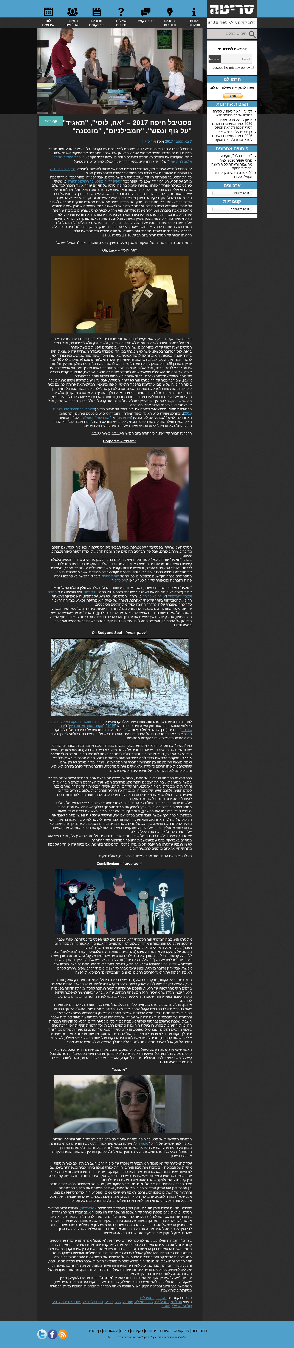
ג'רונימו (90, 592)
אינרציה (87, 1208)
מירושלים (124, 417)
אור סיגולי (148, 141)
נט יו (113, 1337)
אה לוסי (176, 1302)
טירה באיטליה (155, 596)
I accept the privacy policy (231, 67)
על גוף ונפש (113, 1302)
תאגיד (166, 1306)
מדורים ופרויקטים (97, 23)
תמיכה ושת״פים (72, 23)
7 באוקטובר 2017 (178, 141)
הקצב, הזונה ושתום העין (86, 726)
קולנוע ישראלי (182, 1306)
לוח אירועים (48, 23)
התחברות (199, 1331)
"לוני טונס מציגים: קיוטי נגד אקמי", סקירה (233, 174)
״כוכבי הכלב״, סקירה (236, 156)
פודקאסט (182, 1331)
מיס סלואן (120, 580)
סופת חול (142, 1143)
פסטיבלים (147, 1298)
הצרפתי (174, 596)
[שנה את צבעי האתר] (51, 121)
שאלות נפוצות (121, 23)
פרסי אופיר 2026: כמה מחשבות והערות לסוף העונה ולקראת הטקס (232, 123)
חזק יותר (175, 161)
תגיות (125, 1331)
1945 (111, 726)
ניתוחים (152, 1331)
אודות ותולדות (194, 23)
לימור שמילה (144, 1302)
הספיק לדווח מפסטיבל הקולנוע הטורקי (94, 181)
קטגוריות (111, 1331)
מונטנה (128, 1302)
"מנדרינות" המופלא (97, 417)
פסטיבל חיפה (93, 1302)
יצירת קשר (145, 21)
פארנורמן (169, 964)
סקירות (161, 1298)
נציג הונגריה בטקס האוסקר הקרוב (73, 722)
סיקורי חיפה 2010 (63, 169)
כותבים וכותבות (170, 23)
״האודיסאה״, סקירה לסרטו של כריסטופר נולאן (232, 113)
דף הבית (94, 1331)
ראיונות (166, 1331)
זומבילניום (162, 1302)
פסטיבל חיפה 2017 (67, 1302)
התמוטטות (110, 576)
